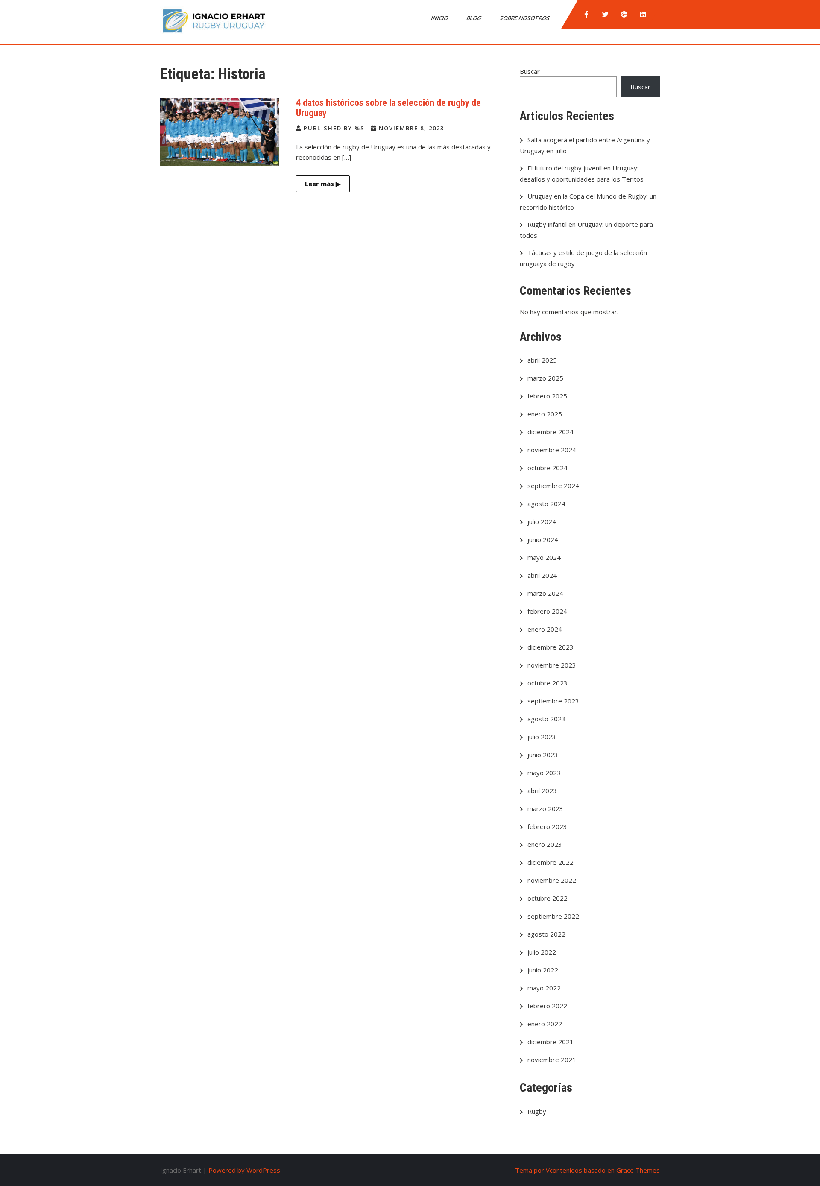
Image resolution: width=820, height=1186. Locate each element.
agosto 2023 (546, 719)
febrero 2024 (547, 611)
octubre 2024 (547, 467)
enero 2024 (544, 629)
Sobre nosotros (525, 18)
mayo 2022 (544, 988)
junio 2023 (542, 754)
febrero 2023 (547, 826)
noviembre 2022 (551, 880)
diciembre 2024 (550, 432)
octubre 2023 (547, 683)
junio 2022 (542, 970)
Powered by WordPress (244, 1170)
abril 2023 (542, 790)
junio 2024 (542, 539)
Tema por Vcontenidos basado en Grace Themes (587, 1170)
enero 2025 (544, 414)
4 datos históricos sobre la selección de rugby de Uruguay (388, 107)
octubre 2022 (547, 898)
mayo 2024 (544, 557)
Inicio (440, 18)
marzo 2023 (545, 808)
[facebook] (586, 14)
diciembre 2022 (550, 862)
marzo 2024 (545, 593)
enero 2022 (544, 1023)
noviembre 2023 (551, 665)
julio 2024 (541, 521)
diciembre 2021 (550, 1041)
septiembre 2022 (553, 916)
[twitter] (605, 14)
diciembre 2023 (550, 647)
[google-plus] (624, 14)
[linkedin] (642, 14)
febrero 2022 (547, 1006)
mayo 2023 (544, 772)
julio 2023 (541, 736)
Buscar (530, 71)
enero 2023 (544, 844)
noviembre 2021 (551, 1059)
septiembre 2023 (553, 701)
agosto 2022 (546, 934)
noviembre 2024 (551, 449)
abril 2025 (542, 360)
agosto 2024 (546, 503)
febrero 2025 (547, 396)
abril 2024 (542, 575)
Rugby (536, 1111)
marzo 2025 (545, 378)
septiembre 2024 (553, 485)
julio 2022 (541, 952)
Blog (474, 18)
